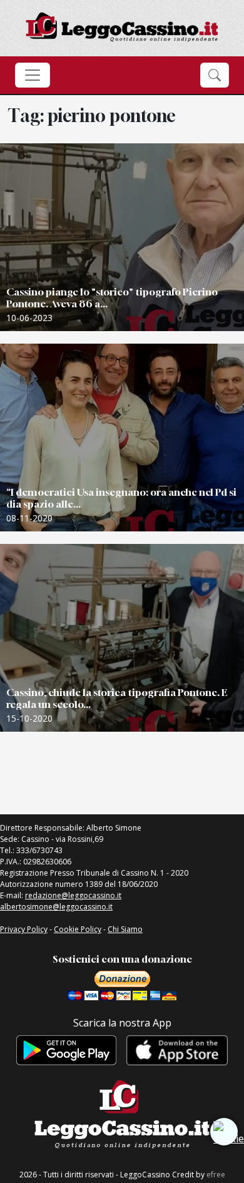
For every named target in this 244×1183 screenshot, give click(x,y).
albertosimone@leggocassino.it (56, 906)
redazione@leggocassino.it (73, 895)
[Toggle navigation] (32, 75)
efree (215, 1174)
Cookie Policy (77, 929)
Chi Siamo (125, 929)
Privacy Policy (24, 929)
